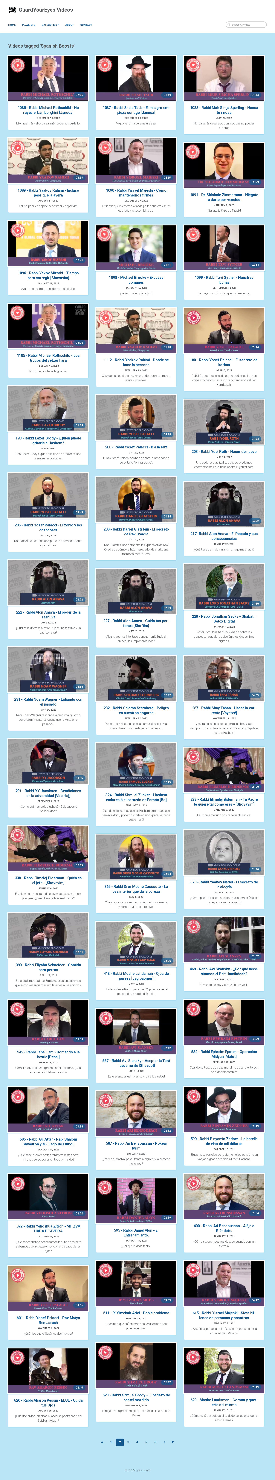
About (69, 25)
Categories (50, 24)
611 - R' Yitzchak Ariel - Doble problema (136, 1313)
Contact (86, 25)
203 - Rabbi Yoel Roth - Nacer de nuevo (224, 451)
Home (12, 25)
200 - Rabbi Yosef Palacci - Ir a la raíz (136, 447)
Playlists (28, 25)
